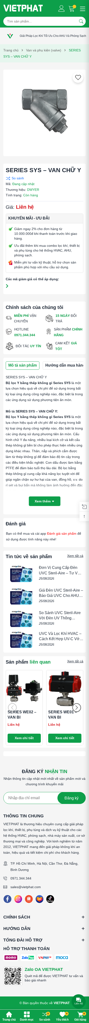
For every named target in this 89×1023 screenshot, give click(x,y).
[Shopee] (29, 899)
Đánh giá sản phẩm (61, 533)
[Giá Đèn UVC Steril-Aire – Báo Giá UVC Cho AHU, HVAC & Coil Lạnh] (21, 596)
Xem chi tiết (24, 738)
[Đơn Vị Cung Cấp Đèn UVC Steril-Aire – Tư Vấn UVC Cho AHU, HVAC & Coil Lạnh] (21, 573)
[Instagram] (18, 899)
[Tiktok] (50, 899)
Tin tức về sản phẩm (29, 556)
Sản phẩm (28, 662)
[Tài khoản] (61, 8)
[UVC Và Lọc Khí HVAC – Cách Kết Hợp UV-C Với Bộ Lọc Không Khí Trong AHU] (21, 639)
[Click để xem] (44, 111)
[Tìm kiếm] (81, 21)
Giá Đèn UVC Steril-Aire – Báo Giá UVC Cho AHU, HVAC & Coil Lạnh (61, 595)
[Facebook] (7, 899)
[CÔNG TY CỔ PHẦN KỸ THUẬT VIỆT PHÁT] (23, 8)
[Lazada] (39, 899)
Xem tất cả (75, 556)
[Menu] (82, 8)
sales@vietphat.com (25, 887)
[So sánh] (43, 178)
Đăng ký (72, 798)
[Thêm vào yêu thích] (78, 77)
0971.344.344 (20, 878)
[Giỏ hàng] (72, 8)
